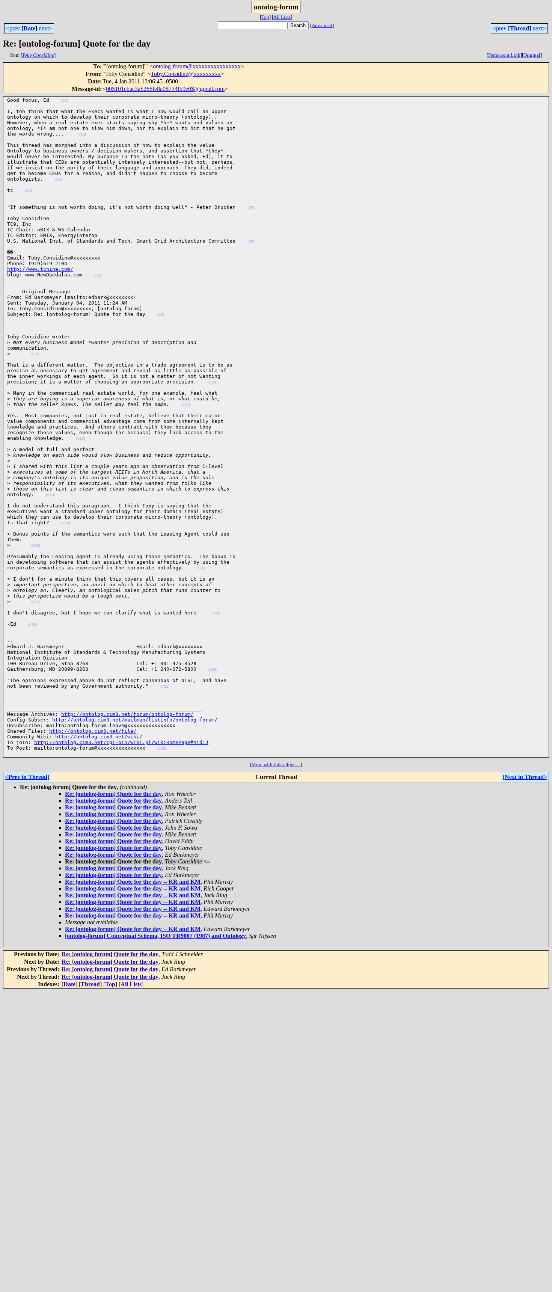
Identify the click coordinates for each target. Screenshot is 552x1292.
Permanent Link (504, 55)
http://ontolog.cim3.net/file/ (92, 731)
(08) (160, 314)
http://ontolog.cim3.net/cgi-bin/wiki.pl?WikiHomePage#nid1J (121, 742)
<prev (13, 28)
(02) (82, 134)
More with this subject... (276, 764)
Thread (519, 28)
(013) (50, 495)
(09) (34, 354)
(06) (250, 241)
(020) (212, 669)
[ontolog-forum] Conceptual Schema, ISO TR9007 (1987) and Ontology (155, 936)
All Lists (282, 17)
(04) (28, 191)
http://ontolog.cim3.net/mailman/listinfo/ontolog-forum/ (134, 720)
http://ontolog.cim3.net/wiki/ (98, 737)
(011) (185, 405)
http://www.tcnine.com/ (40, 269)
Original (531, 55)
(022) (161, 748)
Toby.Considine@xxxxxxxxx (186, 74)
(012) (80, 438)
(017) (35, 602)
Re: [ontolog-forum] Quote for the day (113, 794)
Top (265, 17)
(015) (35, 545)
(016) (200, 568)
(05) (250, 207)
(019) (32, 624)
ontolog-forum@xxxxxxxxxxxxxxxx (197, 66)
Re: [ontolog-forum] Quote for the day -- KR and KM (133, 881)
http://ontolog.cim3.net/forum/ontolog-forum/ (127, 714)
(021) (164, 686)
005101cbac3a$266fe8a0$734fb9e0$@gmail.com (165, 89)
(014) (65, 523)
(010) (212, 382)
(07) (97, 275)
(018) (215, 613)
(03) (58, 179)
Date (29, 28)
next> (45, 28)
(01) (64, 100)
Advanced (322, 25)
